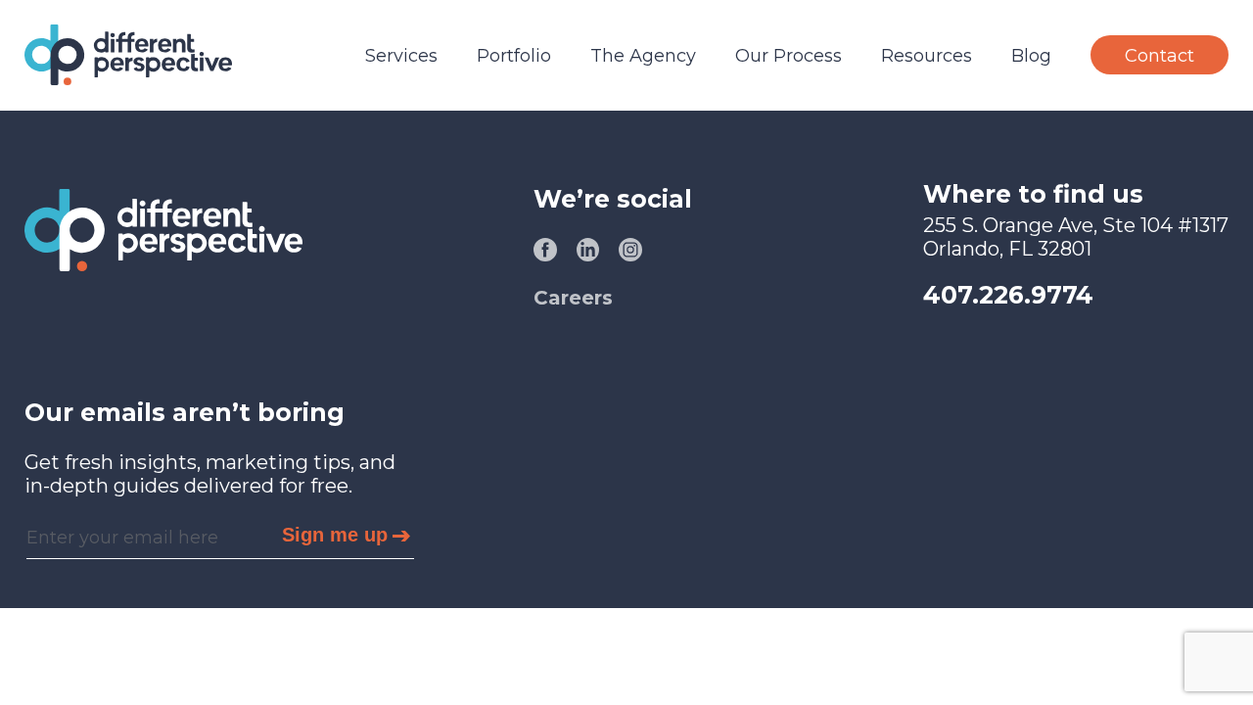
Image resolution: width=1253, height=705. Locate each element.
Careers (573, 297)
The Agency (643, 56)
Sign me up (335, 534)
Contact (1159, 56)
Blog (1031, 56)
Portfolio (514, 56)
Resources (926, 56)
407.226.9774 (1008, 294)
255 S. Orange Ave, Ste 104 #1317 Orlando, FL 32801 (1076, 236)
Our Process (788, 56)
